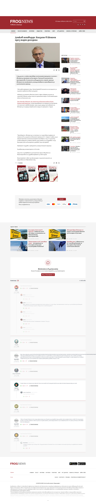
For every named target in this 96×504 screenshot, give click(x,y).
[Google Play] (73, 463)
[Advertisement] (48, 8)
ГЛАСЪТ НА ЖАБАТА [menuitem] (22, 31)
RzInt (16, 290)
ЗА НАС (56, 477)
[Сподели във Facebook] (56, 70)
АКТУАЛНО (48, 472)
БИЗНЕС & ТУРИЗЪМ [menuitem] (71, 31)
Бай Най (16, 409)
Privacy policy (56, 483)
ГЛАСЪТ (36, 472)
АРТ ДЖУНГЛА (65, 472)
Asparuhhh (16, 359)
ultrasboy (16, 438)
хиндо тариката (16, 373)
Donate (61, 199)
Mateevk (16, 388)
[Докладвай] (27, 288)
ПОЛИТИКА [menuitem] (47, 31)
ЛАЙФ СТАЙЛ (83, 472)
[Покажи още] (48, 500)
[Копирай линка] (54, 70)
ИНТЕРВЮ (42, 472)
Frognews (20, 163)
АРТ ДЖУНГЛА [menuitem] (60, 31)
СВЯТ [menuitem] (53, 31)
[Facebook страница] (80, 24)
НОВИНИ (17, 70)
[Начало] (78, 24)
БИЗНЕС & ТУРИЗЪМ (74, 472)
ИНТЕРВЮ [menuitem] (31, 31)
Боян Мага (25, 442)
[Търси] (84, 21)
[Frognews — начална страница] (18, 464)
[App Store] (82, 463)
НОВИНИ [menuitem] (13, 31)
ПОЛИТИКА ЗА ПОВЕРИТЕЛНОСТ (78, 477)
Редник (16, 344)
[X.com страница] (82, 24)
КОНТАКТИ (61, 477)
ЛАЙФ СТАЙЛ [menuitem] (82, 31)
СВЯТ (59, 472)
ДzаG (24, 302)
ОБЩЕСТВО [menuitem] (39, 31)
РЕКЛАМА (68, 477)
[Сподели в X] (59, 70)
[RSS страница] (85, 24)
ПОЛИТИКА (54, 472)
